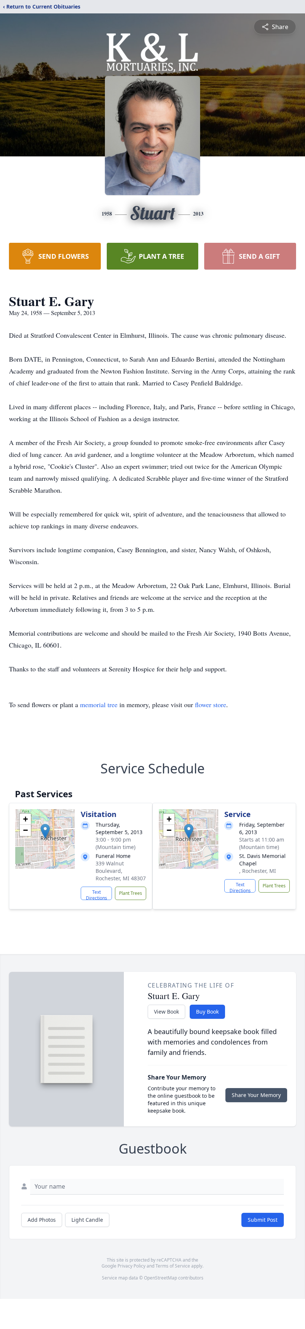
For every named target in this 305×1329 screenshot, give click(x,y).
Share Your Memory (256, 1095)
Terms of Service (172, 1266)
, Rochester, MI (257, 870)
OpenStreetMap (160, 1278)
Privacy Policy (131, 1266)
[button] (45, 831)
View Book (166, 1011)
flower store (210, 704)
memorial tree (99, 704)
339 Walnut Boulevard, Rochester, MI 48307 (121, 871)
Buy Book (207, 1011)
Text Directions (96, 894)
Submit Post (262, 1219)
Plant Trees (130, 893)
